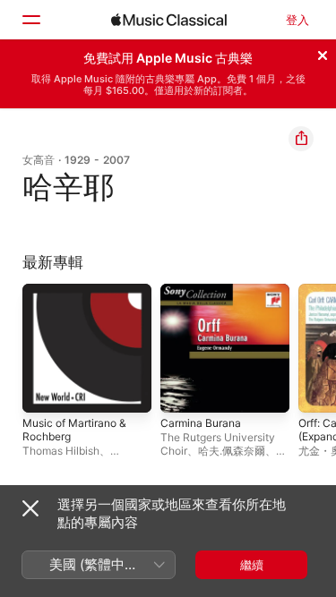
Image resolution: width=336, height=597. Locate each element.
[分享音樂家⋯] (301, 138)
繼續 (251, 565)
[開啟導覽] (30, 19)
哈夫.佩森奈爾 (231, 450)
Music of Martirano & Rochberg (74, 429)
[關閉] (322, 52)
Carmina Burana (200, 423)
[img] (169, 19)
